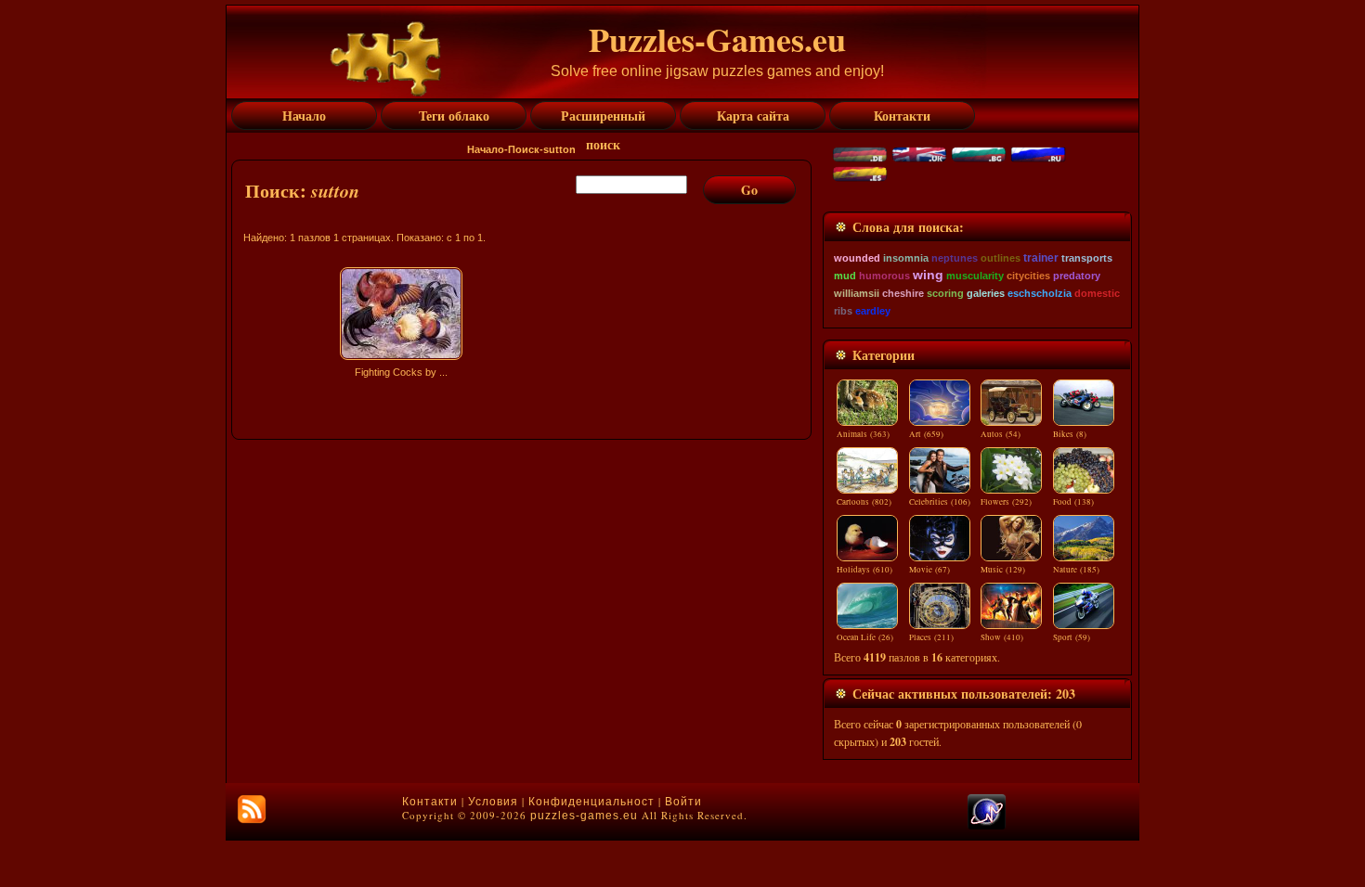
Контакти (430, 801)
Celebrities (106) (939, 502)
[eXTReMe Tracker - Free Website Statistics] (987, 825)
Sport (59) (1071, 637)
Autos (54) (1000, 434)
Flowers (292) (1006, 502)
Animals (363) (863, 434)
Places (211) (931, 637)
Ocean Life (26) (865, 637)
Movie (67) (929, 569)
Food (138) (1073, 502)
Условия (493, 801)
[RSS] (251, 809)
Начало (485, 149)
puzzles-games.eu (584, 815)
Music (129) (1003, 569)
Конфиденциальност (591, 801)
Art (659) (926, 434)
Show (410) (1002, 637)
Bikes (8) (1069, 434)
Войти (683, 801)
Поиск (524, 149)
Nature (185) (1076, 569)
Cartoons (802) (864, 502)
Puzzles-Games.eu (717, 39)
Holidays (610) (864, 569)
